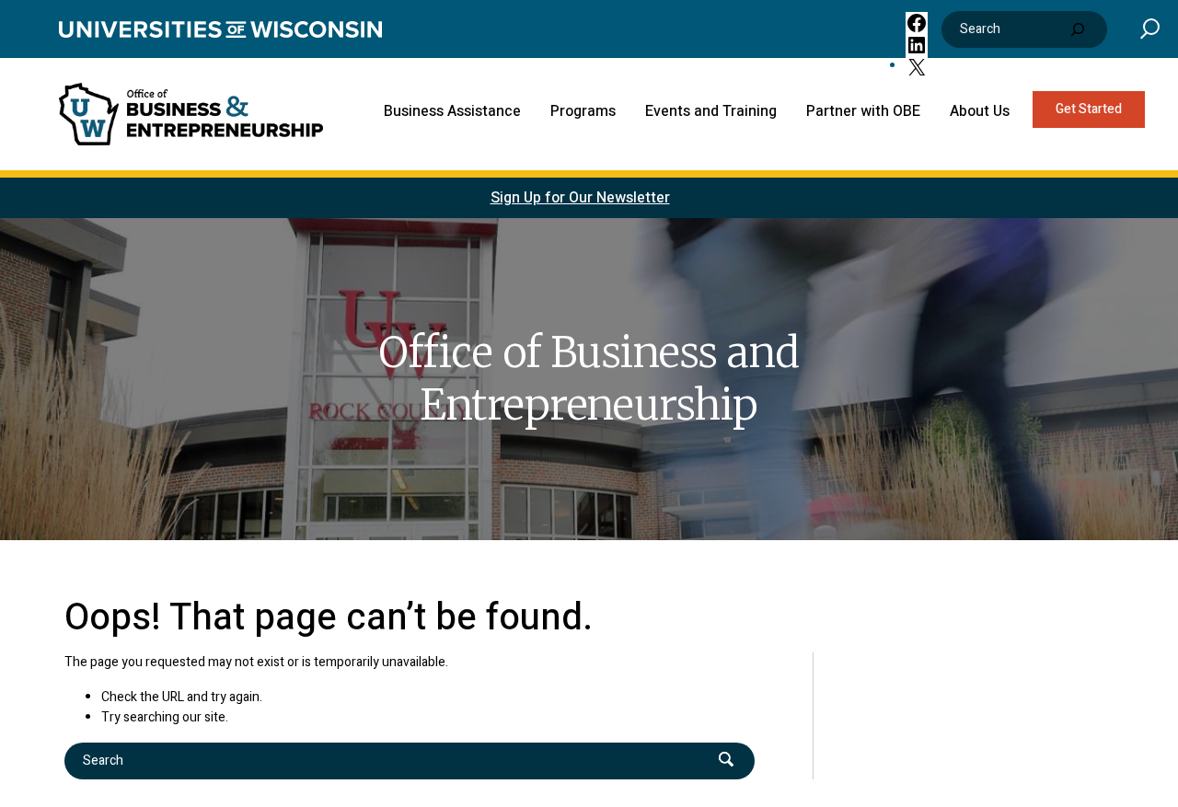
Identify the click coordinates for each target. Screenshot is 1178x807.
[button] (1150, 28)
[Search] (1077, 29)
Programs (583, 111)
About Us (980, 111)
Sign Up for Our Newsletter (580, 198)
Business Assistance (452, 111)
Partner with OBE (863, 111)
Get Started (1089, 109)
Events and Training (711, 111)
